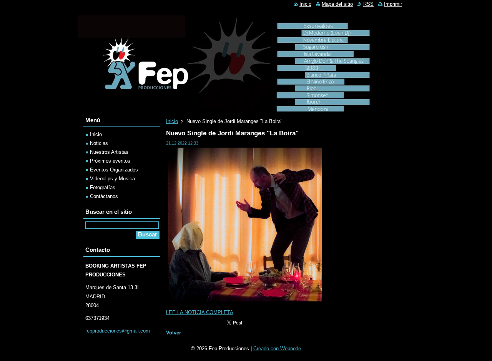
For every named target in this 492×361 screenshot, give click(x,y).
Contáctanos (104, 196)
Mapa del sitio (337, 4)
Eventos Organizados (114, 170)
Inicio (172, 121)
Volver (173, 333)
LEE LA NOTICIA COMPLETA (199, 312)
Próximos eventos (110, 161)
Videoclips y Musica (112, 178)
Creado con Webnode (277, 348)
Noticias (99, 143)
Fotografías (102, 187)
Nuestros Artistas (109, 152)
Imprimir (393, 4)
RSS (368, 4)
